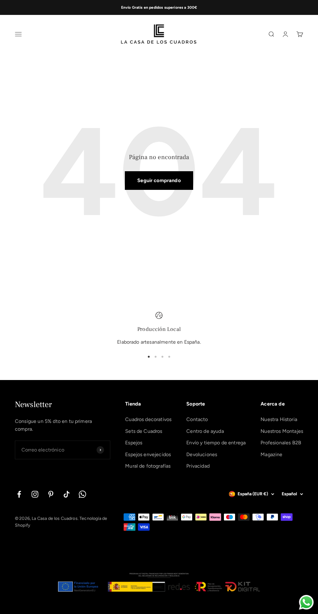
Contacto (197, 419)
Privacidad (198, 466)
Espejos (133, 443)
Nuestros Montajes (282, 431)
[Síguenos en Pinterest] (51, 494)
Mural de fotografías (147, 466)
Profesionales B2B (281, 443)
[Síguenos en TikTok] (66, 494)
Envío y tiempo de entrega (216, 443)
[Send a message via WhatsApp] (306, 602)
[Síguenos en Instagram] (35, 494)
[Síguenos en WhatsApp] (82, 494)
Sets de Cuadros (143, 431)
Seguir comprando (159, 180)
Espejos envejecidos (148, 454)
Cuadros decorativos (148, 419)
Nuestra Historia (279, 419)
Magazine (271, 454)
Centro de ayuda (205, 431)
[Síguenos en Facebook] (19, 494)
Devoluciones (201, 454)
